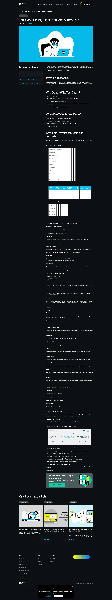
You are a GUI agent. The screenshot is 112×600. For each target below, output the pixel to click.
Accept (58, 595)
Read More (21, 537)
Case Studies (57, 4)
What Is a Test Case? (24, 72)
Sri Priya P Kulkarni (32, 23)
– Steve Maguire (75, 421)
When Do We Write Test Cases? (27, 79)
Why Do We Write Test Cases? (26, 76)
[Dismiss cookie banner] (72, 586)
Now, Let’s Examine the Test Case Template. (29, 83)
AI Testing (73, 502)
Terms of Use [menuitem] (32, 591)
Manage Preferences (49, 596)
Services (51, 4)
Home (21, 11)
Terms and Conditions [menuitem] (23, 591)
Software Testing (23, 15)
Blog (25, 11)
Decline (68, 595)
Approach (37, 4)
